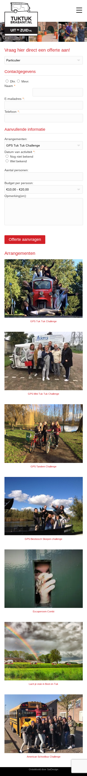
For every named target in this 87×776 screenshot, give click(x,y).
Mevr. (25, 81)
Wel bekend (18, 161)
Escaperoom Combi (43, 611)
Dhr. (12, 81)
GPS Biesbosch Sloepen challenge (43, 539)
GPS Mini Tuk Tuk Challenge (43, 393)
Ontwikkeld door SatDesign (43, 769)
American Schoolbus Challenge (43, 756)
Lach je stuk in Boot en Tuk (43, 684)
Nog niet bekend (21, 156)
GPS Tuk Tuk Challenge (43, 321)
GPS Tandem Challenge (43, 466)
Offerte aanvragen (25, 239)
